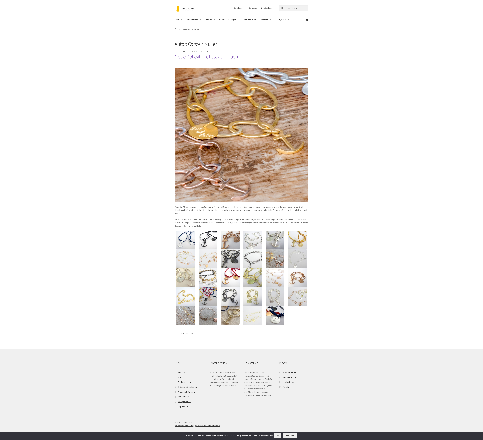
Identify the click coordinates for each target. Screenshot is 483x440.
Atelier (209, 19)
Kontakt (264, 19)
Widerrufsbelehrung (186, 391)
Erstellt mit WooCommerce (208, 425)
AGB (180, 377)
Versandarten (183, 396)
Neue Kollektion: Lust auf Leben (206, 56)
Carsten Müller (206, 52)
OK (278, 436)
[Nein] (480, 435)
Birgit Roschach (289, 372)
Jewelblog (287, 387)
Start (179, 29)
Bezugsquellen (250, 19)
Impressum (183, 406)
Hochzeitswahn (289, 382)
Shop (177, 19)
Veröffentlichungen (227, 19)
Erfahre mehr (289, 436)
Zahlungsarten (184, 382)
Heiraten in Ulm (289, 377)
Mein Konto (183, 372)
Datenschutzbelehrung (188, 387)
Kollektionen (192, 19)
